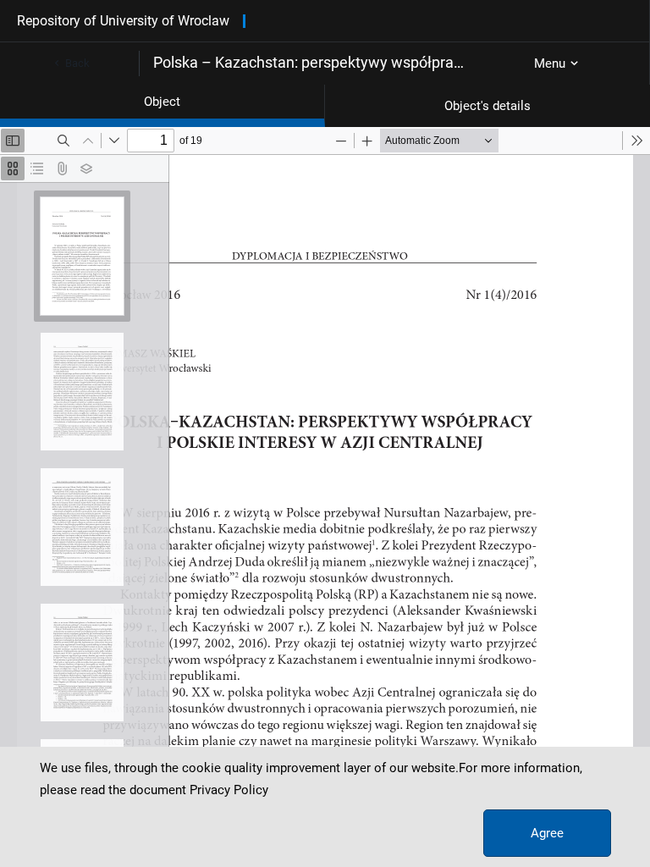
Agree (547, 833)
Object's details (487, 105)
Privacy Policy (229, 790)
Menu (549, 63)
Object (162, 101)
